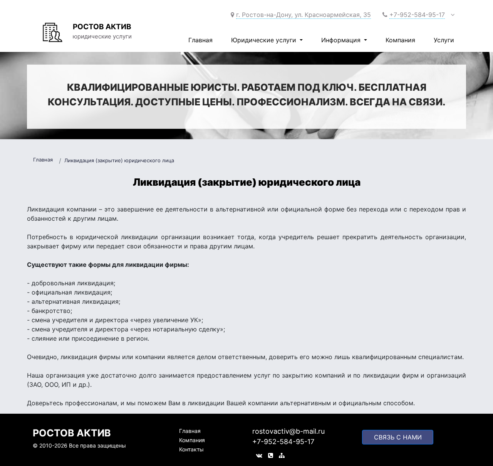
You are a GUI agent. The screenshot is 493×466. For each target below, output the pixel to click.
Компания (400, 40)
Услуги (444, 40)
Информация (341, 40)
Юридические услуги (264, 40)
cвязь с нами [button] (398, 437)
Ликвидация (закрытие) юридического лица (119, 160)
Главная (200, 40)
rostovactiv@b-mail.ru (288, 431)
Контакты (191, 449)
